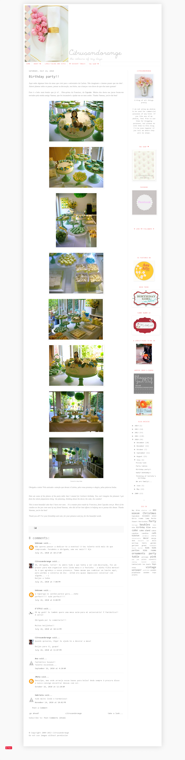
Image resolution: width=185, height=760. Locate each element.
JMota (37, 677)
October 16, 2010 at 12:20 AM (50, 687)
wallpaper (137, 570)
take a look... (115, 714)
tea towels (146, 564)
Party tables (141, 466)
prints (144, 559)
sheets (153, 562)
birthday (140, 528)
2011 (137, 436)
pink (153, 556)
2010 (137, 439)
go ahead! (34, 714)
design (153, 538)
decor (146, 538)
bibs (133, 527)
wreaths (134, 575)
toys (154, 564)
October (140, 449)
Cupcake (88, 92)
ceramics (145, 536)
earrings (135, 543)
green (144, 545)
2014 (137, 426)
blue (148, 528)
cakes (153, 531)
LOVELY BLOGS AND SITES (55, 64)
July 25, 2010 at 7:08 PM (47, 582)
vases (134, 567)
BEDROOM (135, 514)
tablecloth (136, 564)
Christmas (149, 513)
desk (133, 541)
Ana (36, 659)
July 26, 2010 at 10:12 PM (48, 629)
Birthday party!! (44, 77)
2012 (137, 433)
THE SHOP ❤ (94, 64)
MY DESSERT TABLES (77, 64)
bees (154, 525)
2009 (137, 493)
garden (153, 543)
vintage (151, 567)
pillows (145, 557)
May (138, 489)
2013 (137, 429)
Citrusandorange (43, 562)
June (139, 486)
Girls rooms (137, 518)
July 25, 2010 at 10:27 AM (48, 553)
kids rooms (149, 551)
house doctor (137, 548)
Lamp (147, 518)
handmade (153, 545)
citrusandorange (73, 714)
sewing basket (139, 562)
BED (154, 510)
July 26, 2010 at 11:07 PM (48, 650)
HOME (28, 64)
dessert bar (143, 541)
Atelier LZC (146, 510)
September (141, 453)
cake (135, 530)
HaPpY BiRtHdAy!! (143, 473)
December (141, 443)
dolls (154, 541)
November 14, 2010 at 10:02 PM (50, 703)
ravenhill (152, 559)
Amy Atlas (79, 481)
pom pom (135, 559)
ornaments (138, 553)
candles (145, 533)
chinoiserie (136, 538)
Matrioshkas (143, 521)
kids (147, 548)
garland (135, 545)
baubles (145, 524)
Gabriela (39, 695)
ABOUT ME (37, 64)
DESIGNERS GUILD (149, 516)
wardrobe (146, 570)
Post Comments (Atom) (55, 718)
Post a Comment (39, 708)
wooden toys (150, 572)
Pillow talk (141, 463)
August (140, 456)
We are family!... (144, 481)
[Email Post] (35, 528)
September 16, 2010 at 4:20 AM (50, 669)
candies (135, 533)
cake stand (144, 531)
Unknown (39, 543)
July (139, 460)
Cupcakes (135, 516)
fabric (144, 543)
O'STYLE (39, 609)
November (141, 446)
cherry (153, 536)
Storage (134, 525)
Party (152, 521)
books (154, 527)
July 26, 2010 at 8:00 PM (47, 600)
